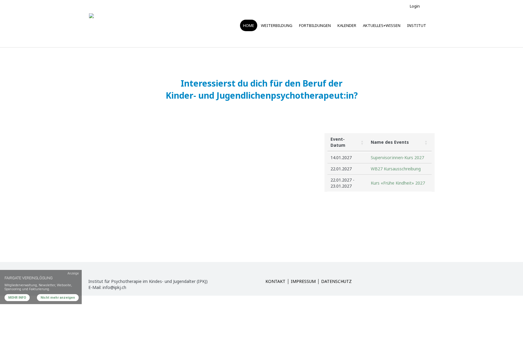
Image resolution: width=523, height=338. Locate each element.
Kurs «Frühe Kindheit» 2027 (398, 183)
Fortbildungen (315, 25)
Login (415, 6)
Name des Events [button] (390, 142)
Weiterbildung (276, 25)
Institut (416, 25)
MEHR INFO (17, 298)
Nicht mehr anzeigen (58, 298)
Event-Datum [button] (338, 142)
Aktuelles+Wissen (381, 25)
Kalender (346, 25)
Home (248, 25)
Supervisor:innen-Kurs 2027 (397, 157)
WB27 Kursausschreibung (396, 169)
